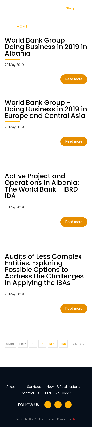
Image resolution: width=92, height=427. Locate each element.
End (63, 343)
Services (34, 386)
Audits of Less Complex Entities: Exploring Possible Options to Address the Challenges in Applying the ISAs (44, 269)
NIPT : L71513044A (58, 393)
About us (13, 386)
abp (74, 419)
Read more (73, 79)
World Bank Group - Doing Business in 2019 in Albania (46, 47)
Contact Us (30, 393)
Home (22, 26)
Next (52, 343)
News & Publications (63, 386)
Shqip (70, 8)
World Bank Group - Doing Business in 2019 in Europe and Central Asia (46, 109)
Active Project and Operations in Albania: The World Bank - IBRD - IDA (44, 186)
